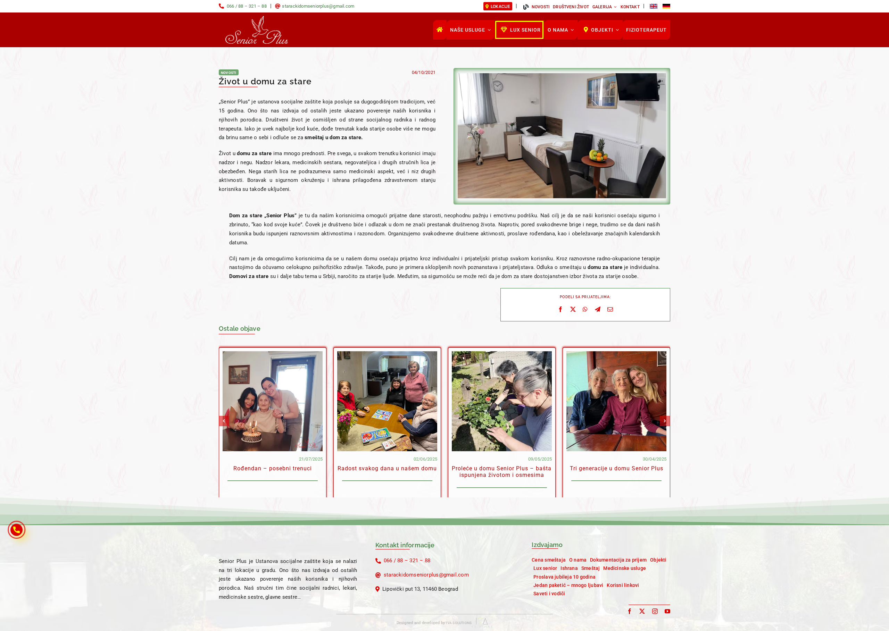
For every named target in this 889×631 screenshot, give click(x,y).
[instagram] (655, 611)
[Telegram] (597, 309)
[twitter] (642, 611)
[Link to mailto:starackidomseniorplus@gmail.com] (277, 6)
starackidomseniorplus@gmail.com (318, 6)
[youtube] (667, 611)
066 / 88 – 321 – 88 (247, 6)
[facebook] (629, 611)
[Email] (610, 309)
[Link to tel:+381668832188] (221, 6)
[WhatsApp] (585, 309)
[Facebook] (560, 309)
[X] (573, 309)
